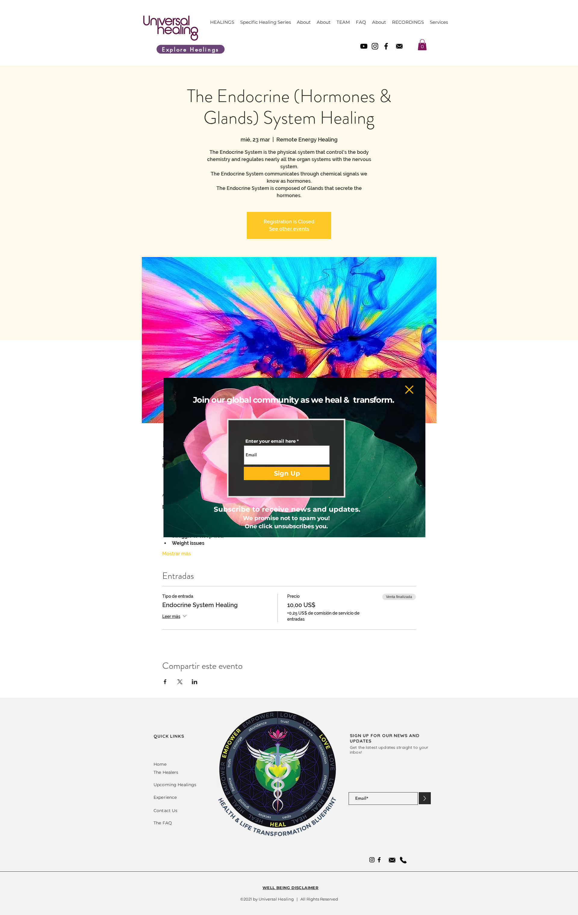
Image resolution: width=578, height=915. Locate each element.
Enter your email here (270, 441)
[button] (409, 389)
